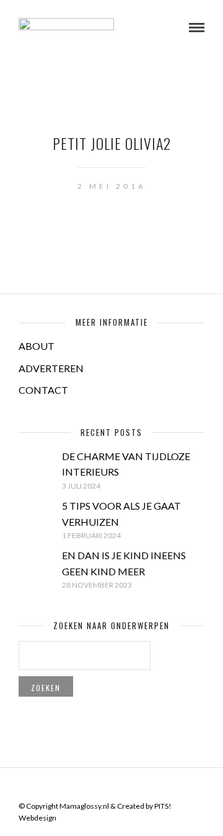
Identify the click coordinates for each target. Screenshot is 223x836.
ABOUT (37, 346)
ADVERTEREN (51, 368)
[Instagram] (136, 786)
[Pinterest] (120, 786)
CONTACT (43, 390)
